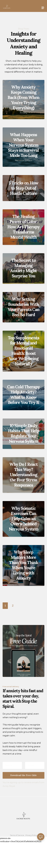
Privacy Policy (31, 835)
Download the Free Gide (23, 775)
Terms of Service (17, 835)
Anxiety (23, 112)
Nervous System (23, 160)
